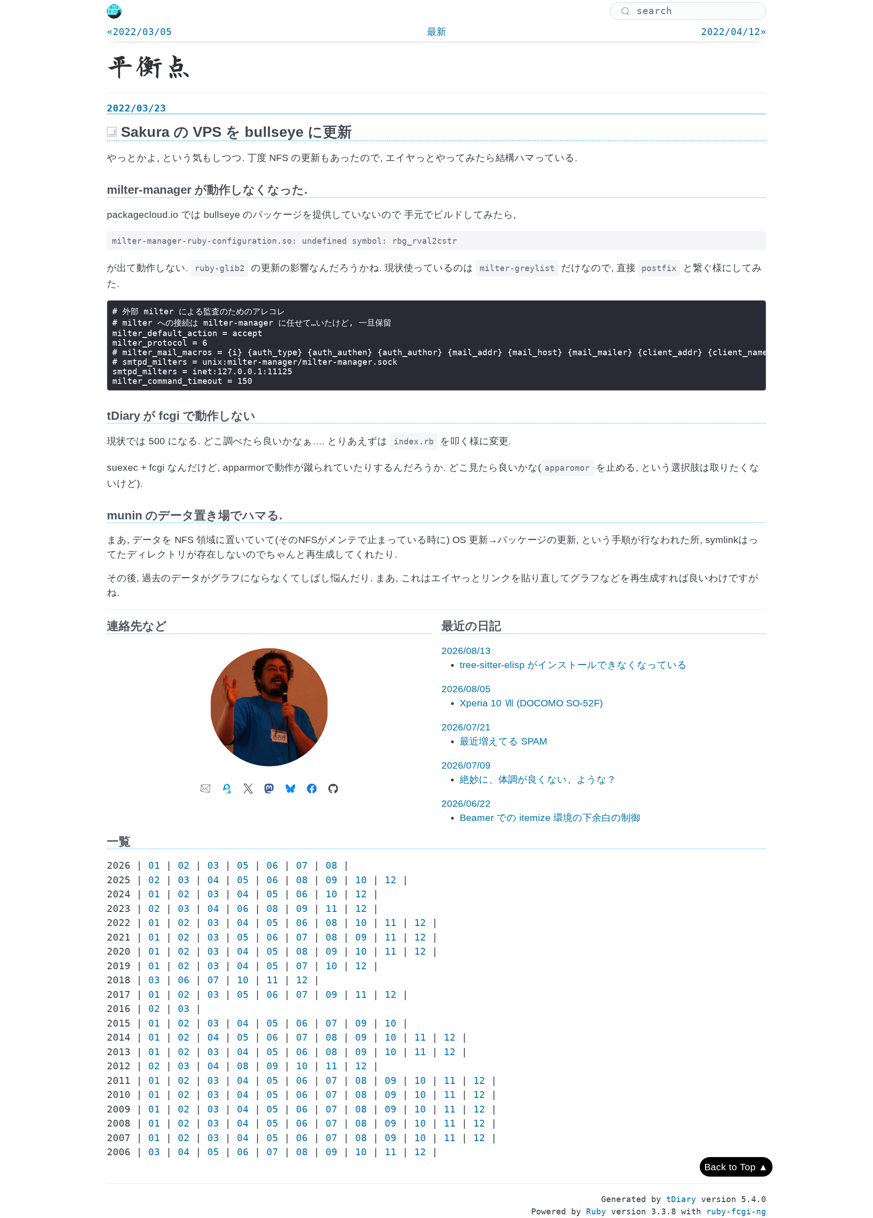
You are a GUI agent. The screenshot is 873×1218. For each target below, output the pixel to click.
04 (213, 880)
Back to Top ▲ (736, 1167)
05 (243, 865)
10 (361, 880)
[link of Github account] (333, 786)
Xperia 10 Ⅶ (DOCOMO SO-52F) (531, 703)
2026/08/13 (466, 650)
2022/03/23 (136, 108)
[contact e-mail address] (206, 786)
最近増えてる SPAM (503, 741)
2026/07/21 (466, 727)
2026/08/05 (466, 689)
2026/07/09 (466, 765)
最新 (436, 31)
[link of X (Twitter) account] (248, 786)
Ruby (596, 1211)
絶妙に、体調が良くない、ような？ (538, 779)
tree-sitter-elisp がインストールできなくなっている (573, 664)
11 (331, 908)
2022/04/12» (733, 31)
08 (331, 865)
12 (390, 880)
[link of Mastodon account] (269, 786)
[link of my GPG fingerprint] (227, 786)
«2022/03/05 (139, 31)
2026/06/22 (466, 803)
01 (154, 865)
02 (184, 865)
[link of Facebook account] (312, 786)
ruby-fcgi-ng (736, 1211)
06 (272, 865)
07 (302, 865)
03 (213, 865)
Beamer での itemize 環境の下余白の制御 (550, 817)
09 (331, 880)
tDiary (681, 1199)
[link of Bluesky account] (291, 786)
